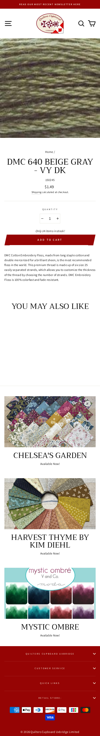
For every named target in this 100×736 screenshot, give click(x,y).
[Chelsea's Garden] (50, 421)
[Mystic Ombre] (50, 593)
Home (49, 152)
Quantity (50, 209)
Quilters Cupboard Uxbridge (50, 653)
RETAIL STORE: (50, 697)
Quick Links (50, 683)
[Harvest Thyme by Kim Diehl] (50, 503)
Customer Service (50, 668)
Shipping (36, 192)
